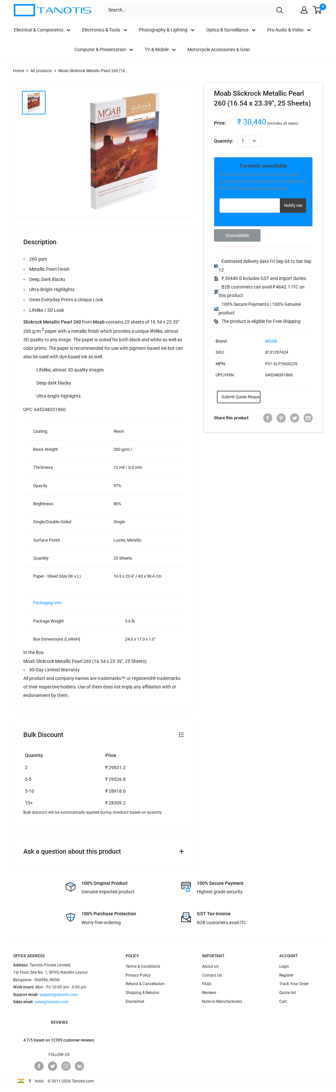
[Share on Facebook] (267, 418)
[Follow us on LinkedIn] (79, 1066)
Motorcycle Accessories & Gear (218, 49)
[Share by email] (308, 418)
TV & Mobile (157, 49)
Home (18, 71)
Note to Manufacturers (222, 1001)
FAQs (206, 984)
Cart (283, 1001)
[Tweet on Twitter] (294, 418)
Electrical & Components (38, 29)
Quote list (287, 992)
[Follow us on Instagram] (66, 1066)
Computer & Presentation (100, 49)
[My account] (304, 9)
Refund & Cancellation (145, 984)
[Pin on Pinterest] (281, 418)
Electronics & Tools (101, 29)
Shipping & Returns (142, 992)
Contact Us (212, 975)
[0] (317, 10)
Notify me (293, 205)
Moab (271, 341)
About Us (210, 966)
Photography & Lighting (163, 29)
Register (286, 975)
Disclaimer (135, 1001)
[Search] (279, 10)
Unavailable (237, 235)
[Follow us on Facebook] (39, 1066)
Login (284, 966)
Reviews (209, 992)
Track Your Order (294, 984)
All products (41, 71)
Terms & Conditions (143, 966)
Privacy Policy (138, 975)
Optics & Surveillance (227, 29)
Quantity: (223, 141)
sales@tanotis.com (51, 1002)
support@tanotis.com (58, 994)
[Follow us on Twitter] (52, 1066)
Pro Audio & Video (285, 29)
